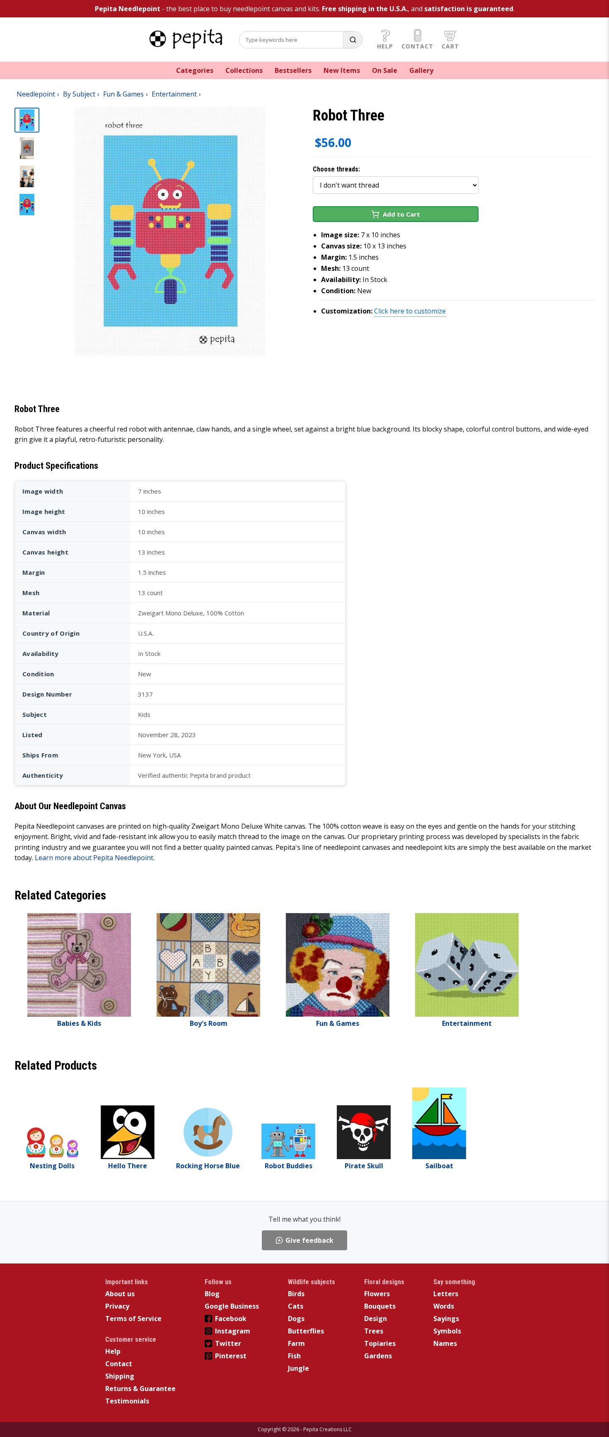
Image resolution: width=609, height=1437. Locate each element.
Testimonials (127, 1401)
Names (445, 1343)
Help (385, 46)
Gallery (421, 70)
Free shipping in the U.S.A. (365, 8)
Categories (194, 70)
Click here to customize (410, 311)
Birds (296, 1293)
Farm (296, 1343)
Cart (450, 46)
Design (375, 1318)
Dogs (296, 1318)
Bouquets (380, 1306)
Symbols (447, 1331)
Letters (445, 1293)
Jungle (298, 1368)
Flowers (377, 1293)
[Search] (352, 39)
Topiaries (380, 1343)
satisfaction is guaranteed (468, 8)
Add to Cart (401, 214)
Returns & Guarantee (140, 1388)
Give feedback (309, 1240)
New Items (342, 70)
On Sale (384, 70)
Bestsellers (293, 70)
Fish (294, 1355)
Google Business (232, 1306)
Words (443, 1306)
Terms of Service (133, 1318)
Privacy (117, 1306)
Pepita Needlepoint (127, 8)
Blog (212, 1293)
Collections (244, 70)
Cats (295, 1306)
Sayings (446, 1318)
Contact (417, 46)
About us (120, 1293)
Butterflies (306, 1331)
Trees (373, 1331)
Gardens (378, 1355)
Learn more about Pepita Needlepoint (94, 857)
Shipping (119, 1376)
